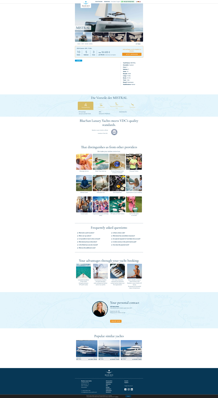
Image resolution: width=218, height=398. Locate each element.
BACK (79, 43)
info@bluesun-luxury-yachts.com (89, 392)
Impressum (108, 388)
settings (116, 396)
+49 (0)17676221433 (128, 1)
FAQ (107, 385)
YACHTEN (86, 43)
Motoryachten (109, 381)
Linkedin (132, 389)
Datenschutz (109, 390)
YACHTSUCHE (98, 1)
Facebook (125, 389)
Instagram (129, 389)
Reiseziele (108, 384)
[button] (136, 1)
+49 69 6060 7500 (86, 390)
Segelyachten (109, 382)
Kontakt (107, 387)
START (83, 43)
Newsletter (108, 392)
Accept (128, 396)
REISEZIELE (107, 1)
